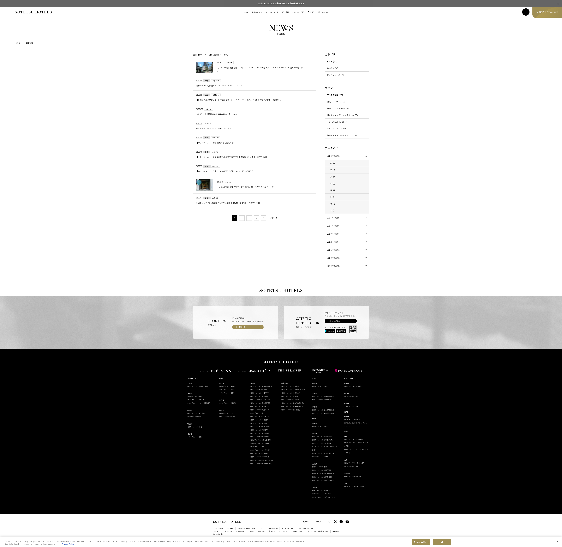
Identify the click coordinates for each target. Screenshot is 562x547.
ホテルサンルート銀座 (257, 413)
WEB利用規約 (273, 528)
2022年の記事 (333, 242)
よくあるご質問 (298, 12)
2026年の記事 (333, 156)
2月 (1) (332, 203)
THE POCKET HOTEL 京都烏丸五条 (323, 453)
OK (442, 542)
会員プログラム (334, 321)
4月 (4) (332, 190)
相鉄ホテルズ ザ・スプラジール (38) (342, 115)
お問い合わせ (218, 528)
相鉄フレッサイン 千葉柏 (227, 416)
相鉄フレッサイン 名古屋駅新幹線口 (323, 413)
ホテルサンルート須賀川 (195, 437)
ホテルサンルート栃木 (226, 389)
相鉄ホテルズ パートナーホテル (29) (342, 135)
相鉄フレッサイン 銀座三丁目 (259, 406)
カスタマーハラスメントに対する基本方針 (228, 531)
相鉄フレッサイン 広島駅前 (353, 386)
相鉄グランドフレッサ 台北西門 (354, 463)
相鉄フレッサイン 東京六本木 (259, 433)
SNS (312, 12)
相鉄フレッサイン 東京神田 (259, 389)
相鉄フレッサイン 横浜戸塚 (290, 396)
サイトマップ (284, 531)
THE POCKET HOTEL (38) (337, 121)
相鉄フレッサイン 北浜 (319, 467)
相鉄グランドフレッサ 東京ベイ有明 (261, 460)
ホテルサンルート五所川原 (195, 400)
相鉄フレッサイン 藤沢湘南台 (290, 410)
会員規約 (272, 531)
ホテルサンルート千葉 (226, 413)
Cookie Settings (421, 542)
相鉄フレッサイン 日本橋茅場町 (260, 403)
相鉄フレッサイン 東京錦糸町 (259, 457)
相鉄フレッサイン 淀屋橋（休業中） (323, 477)
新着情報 (285, 12)
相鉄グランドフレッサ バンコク (354, 486)
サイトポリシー (287, 528)
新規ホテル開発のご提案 (246, 528)
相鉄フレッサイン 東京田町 (259, 430)
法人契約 (251, 531)
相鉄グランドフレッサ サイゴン (354, 476)
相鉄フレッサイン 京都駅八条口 (322, 443)
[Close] (557, 541)
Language (325, 12)
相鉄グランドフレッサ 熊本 (353, 419)
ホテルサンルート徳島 (351, 406)
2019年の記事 (333, 266)
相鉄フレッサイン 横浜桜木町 (290, 393)
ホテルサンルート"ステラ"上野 (260, 450)
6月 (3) (332, 176)
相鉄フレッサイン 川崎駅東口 (290, 400)
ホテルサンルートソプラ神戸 (321, 494)
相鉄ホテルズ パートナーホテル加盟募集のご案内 (311, 531)
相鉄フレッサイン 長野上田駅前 (322, 400)
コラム (261, 528)
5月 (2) (332, 183)
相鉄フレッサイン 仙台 (194, 427)
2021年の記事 (333, 250)
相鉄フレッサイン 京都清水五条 (322, 440)
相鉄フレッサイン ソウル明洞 (353, 439)
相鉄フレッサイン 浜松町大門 (259, 416)
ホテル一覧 (274, 12)
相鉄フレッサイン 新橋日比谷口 (260, 426)
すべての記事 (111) (335, 95)
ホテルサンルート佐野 (226, 393)
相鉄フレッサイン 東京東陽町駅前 (261, 464)
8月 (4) (332, 163)
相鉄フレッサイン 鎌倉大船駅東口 (292, 406)
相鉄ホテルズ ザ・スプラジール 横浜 (293, 389)
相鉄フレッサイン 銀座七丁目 (259, 410)
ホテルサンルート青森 (194, 396)
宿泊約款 (261, 531)
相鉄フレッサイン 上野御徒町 (259, 453)
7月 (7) (332, 170)
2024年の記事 (333, 226)
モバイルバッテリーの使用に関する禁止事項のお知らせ (281, 3)
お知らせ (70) (332, 68)
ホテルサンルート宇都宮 (227, 386)
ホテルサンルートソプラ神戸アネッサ (324, 497)
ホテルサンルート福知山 (320, 457)
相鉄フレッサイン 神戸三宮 (321, 490)
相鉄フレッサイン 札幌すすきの (197, 386)
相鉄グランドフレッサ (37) (338, 108)
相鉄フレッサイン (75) (336, 101)
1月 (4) (332, 210)
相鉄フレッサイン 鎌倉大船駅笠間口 (292, 403)
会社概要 (230, 528)
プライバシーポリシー (305, 528)
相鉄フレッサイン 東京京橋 (259, 396)
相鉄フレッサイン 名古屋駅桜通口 (323, 410)
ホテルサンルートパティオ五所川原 (198, 403)
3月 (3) (332, 197)
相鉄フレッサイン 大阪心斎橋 (321, 470)
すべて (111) (332, 61)
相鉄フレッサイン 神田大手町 (259, 393)
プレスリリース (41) (335, 75)
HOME (246, 12)
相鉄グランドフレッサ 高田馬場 (260, 440)
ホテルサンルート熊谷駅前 (227, 403)
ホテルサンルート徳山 (351, 396)
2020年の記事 (333, 258)
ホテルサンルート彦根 (319, 426)
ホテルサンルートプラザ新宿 (259, 443)
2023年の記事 (333, 234)
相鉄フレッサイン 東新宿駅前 (259, 436)
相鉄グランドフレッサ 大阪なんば (323, 473)
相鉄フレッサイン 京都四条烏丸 (322, 436)
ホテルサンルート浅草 (257, 447)
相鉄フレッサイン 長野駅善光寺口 (323, 396)
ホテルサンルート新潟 (319, 386)
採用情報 (336, 531)
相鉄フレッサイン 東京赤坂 (259, 423)
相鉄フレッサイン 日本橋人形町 (260, 400)
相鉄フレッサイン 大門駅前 (259, 420)
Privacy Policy (68, 544)
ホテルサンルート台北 (351, 466)
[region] (281, 542)
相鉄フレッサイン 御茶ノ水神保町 (261, 386)
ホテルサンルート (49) (336, 128)
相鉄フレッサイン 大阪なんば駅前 (323, 480)
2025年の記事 (333, 218)
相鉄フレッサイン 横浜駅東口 (290, 386)
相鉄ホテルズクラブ (259, 12)
